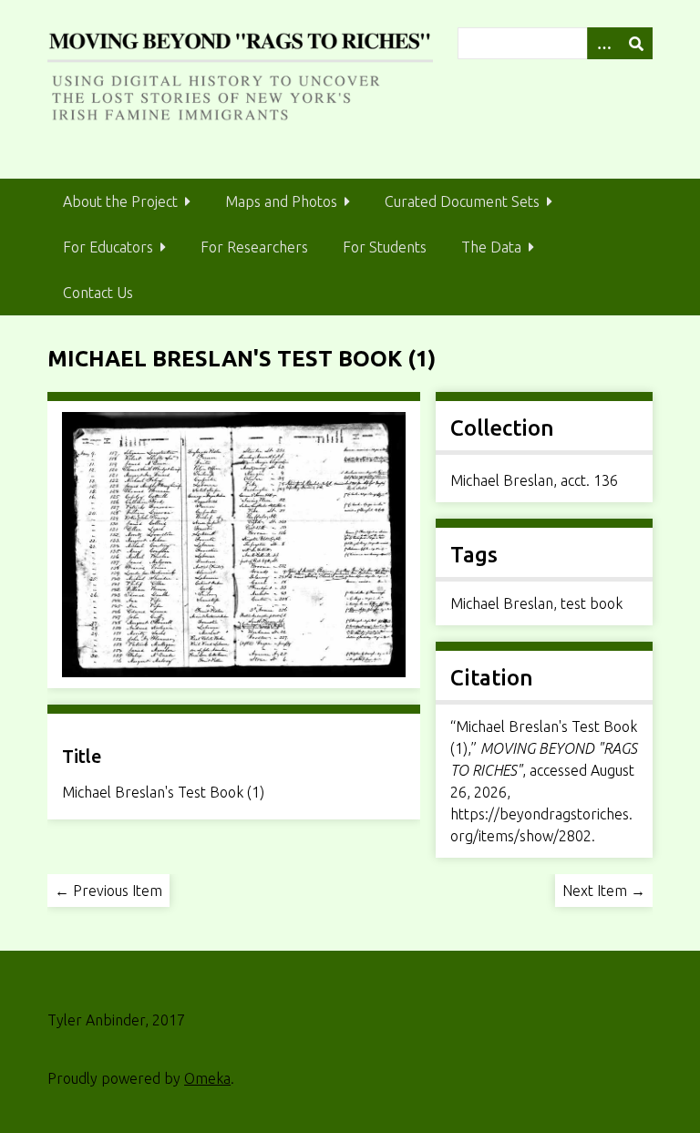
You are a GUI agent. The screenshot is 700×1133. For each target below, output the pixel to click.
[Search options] (603, 43)
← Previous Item (108, 890)
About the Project (120, 201)
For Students (385, 247)
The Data (491, 247)
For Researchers (254, 247)
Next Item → (603, 890)
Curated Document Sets (462, 201)
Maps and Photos (281, 201)
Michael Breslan (501, 603)
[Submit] (636, 43)
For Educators (108, 247)
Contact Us (98, 292)
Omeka (207, 1078)
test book (592, 603)
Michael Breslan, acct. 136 (534, 480)
